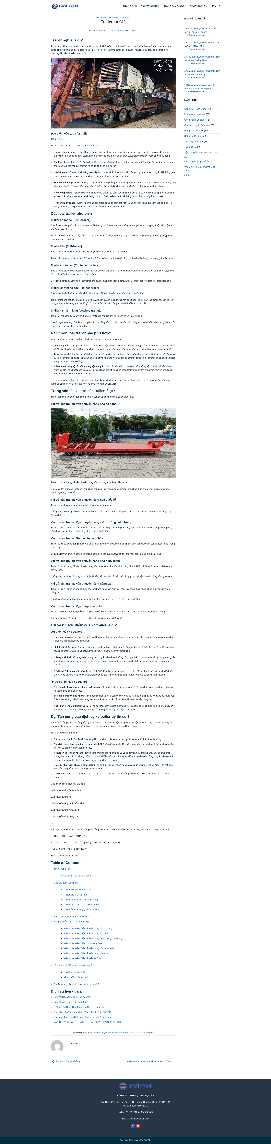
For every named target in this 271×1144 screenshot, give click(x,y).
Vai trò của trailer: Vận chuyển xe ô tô (82, 958)
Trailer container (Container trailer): (81, 899)
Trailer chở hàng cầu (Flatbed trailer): (82, 904)
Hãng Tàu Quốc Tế (194, 130)
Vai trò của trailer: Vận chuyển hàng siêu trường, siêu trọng (93, 938)
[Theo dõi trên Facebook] (133, 1126)
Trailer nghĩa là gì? (63, 869)
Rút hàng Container (194, 136)
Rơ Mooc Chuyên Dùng (67, 1061)
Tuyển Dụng (190, 147)
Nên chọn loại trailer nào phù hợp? (71, 916)
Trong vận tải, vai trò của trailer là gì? (72, 921)
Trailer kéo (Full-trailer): (75, 895)
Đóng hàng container (194, 114)
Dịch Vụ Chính (150, 6)
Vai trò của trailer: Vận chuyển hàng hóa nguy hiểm (89, 948)
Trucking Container (193, 141)
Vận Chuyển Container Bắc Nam (200, 152)
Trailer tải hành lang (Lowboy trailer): (82, 909)
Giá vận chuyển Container (197, 125)
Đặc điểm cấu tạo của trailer (77, 875)
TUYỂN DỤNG (197, 6)
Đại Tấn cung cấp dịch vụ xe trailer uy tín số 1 (76, 984)
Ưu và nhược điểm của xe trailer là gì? (73, 965)
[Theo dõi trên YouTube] (138, 1126)
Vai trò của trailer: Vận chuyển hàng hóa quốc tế (87, 933)
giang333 (134, 30)
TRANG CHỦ (130, 6)
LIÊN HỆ (215, 6)
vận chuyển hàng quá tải (196, 161)
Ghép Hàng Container (195, 120)
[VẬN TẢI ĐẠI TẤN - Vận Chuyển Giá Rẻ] (65, 6)
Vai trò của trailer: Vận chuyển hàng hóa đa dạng (88, 928)
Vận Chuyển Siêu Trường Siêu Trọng (113, 17)
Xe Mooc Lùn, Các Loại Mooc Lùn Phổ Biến (149, 1061)
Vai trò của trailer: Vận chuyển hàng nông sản (87, 953)
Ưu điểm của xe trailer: (75, 972)
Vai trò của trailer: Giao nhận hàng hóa (83, 943)
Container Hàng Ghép (195, 109)
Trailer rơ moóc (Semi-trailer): (78, 889)
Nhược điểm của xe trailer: (77, 977)
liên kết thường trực (145, 1033)
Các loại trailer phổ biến (66, 883)
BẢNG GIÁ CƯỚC (174, 6)
